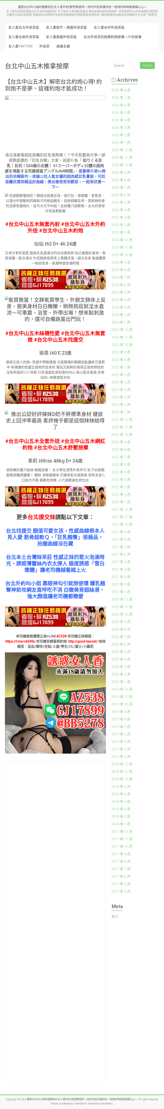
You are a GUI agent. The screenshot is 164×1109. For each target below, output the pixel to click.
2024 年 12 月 (121, 240)
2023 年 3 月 (120, 397)
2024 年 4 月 (120, 300)
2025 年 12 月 (121, 150)
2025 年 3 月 (120, 217)
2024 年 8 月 (120, 270)
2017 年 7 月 (120, 869)
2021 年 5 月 (120, 562)
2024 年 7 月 (120, 277)
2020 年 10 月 (121, 614)
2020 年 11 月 (121, 607)
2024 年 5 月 (120, 292)
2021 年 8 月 (120, 539)
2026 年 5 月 (120, 113)
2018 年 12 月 (121, 764)
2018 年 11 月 (121, 772)
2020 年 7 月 (120, 637)
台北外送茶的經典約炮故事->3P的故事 (112, 37)
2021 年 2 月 (120, 584)
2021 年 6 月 (120, 554)
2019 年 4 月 (120, 749)
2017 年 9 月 (120, 854)
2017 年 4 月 (120, 891)
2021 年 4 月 (120, 569)
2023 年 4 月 (120, 390)
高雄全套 (63, 46)
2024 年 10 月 (121, 255)
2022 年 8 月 (120, 450)
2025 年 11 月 (121, 158)
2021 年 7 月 (120, 547)
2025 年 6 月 (120, 195)
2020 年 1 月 (120, 682)
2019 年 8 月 (120, 719)
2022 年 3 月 (120, 487)
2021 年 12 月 (121, 510)
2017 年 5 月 (120, 884)
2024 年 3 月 (120, 307)
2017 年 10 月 (121, 847)
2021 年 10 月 (121, 525)
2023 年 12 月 (121, 330)
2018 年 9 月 (120, 787)
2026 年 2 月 (120, 135)
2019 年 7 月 (120, 727)
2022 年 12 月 (121, 420)
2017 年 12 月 (121, 832)
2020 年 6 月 (120, 644)
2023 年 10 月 (121, 345)
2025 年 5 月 (120, 202)
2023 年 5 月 (120, 382)
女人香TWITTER (20, 46)
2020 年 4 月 (120, 659)
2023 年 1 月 (120, 412)
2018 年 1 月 (120, 824)
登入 (114, 917)
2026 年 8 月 (120, 90)
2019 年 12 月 (121, 689)
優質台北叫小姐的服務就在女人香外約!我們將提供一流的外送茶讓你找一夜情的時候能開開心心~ (82, 7)
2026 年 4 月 (120, 120)
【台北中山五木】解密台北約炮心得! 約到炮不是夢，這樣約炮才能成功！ (53, 85)
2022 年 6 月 (120, 465)
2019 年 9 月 (120, 712)
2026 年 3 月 (120, 128)
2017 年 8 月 (120, 862)
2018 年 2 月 (120, 817)
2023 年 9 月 (120, 352)
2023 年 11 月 (121, 337)
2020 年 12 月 (121, 599)
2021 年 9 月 (120, 532)
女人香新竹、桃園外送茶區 (66, 27)
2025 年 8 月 (120, 180)
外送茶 (44, 46)
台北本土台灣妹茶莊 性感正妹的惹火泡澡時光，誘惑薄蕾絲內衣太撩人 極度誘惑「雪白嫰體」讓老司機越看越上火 (55, 563)
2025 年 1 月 (120, 232)
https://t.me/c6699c (20, 641)
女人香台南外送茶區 (23, 37)
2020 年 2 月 (120, 674)
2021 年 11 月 (121, 517)
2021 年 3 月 (120, 577)
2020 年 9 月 (120, 622)
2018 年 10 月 (121, 779)
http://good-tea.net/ (83, 641)
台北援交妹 (41, 517)
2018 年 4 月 (120, 809)
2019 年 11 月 (121, 697)
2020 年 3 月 (120, 667)
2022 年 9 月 (120, 442)
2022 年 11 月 (121, 427)
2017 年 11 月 (121, 839)
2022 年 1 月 (120, 502)
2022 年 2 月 (120, 495)
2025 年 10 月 (121, 165)
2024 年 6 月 (120, 285)
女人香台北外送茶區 (23, 27)
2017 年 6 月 (120, 876)
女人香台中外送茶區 (109, 27)
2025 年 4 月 (120, 210)
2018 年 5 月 (120, 802)
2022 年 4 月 (120, 480)
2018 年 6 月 (120, 794)
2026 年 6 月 (120, 105)
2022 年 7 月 (120, 457)
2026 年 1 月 (120, 143)
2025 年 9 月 (120, 173)
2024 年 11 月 (121, 247)
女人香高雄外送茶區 (61, 37)
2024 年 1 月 (120, 322)
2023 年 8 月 (120, 360)
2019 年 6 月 (120, 734)
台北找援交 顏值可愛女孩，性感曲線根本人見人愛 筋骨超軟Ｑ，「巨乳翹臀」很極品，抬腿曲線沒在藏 (55, 537)
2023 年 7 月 (120, 367)
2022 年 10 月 (121, 435)
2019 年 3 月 (120, 757)
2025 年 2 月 (120, 225)
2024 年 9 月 (120, 262)
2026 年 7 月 (120, 98)
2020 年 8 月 (120, 629)
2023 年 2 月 (120, 405)
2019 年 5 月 (120, 742)
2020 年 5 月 (120, 652)
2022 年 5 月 (120, 472)
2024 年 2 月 (120, 315)
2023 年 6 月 (120, 375)
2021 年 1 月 (120, 592)
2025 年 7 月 (120, 188)
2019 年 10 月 (121, 704)
